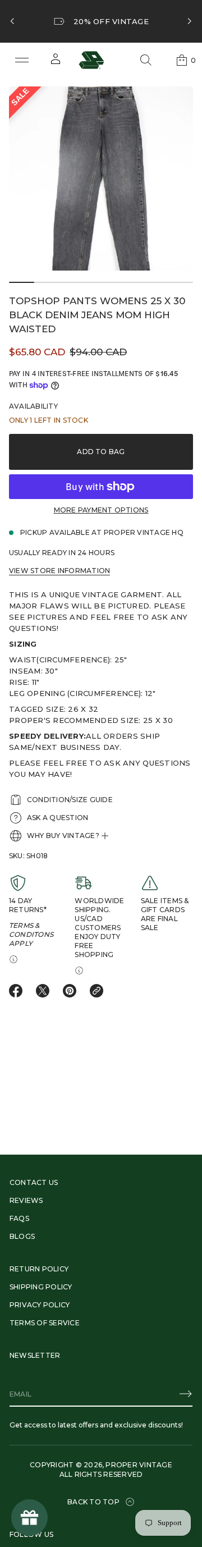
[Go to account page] (55, 62)
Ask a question (57, 817)
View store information (59, 570)
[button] (146, 60)
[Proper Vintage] (91, 60)
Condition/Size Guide (70, 799)
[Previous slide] (12, 21)
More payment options (101, 510)
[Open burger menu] (22, 60)
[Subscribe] (185, 1393)
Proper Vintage (138, 1465)
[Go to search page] (146, 60)
